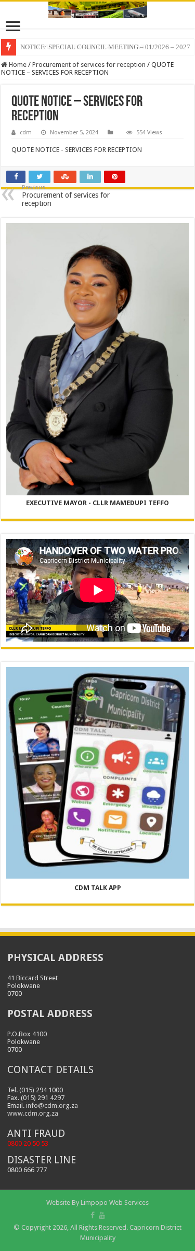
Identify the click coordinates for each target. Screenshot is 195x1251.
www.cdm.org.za (32, 1113)
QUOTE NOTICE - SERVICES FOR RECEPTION (76, 150)
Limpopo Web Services (115, 1202)
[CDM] (97, 10)
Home (17, 64)
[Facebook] (92, 1215)
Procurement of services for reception (89, 64)
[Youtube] (102, 1215)
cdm (26, 132)
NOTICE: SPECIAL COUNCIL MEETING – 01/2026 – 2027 (105, 47)
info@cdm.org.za (52, 1105)
